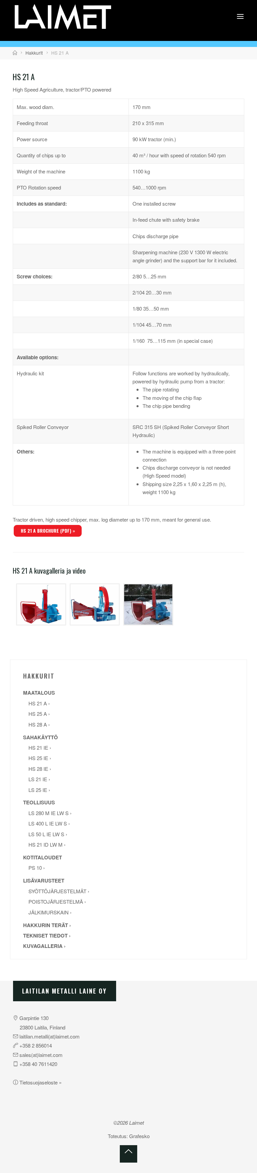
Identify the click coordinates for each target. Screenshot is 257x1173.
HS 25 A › (39, 713)
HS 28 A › (39, 724)
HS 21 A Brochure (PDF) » (48, 530)
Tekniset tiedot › (47, 935)
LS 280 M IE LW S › (50, 812)
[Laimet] (63, 15)
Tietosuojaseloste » (40, 1082)
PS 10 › (36, 867)
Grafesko (139, 1135)
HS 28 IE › (39, 768)
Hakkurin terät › (47, 925)
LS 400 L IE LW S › (49, 823)
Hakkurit (34, 52)
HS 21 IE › (39, 747)
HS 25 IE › (39, 757)
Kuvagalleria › (44, 946)
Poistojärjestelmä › (57, 901)
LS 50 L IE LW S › (47, 834)
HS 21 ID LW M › (47, 844)
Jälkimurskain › (50, 912)
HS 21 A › (39, 703)
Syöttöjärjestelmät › (58, 891)
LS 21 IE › (39, 779)
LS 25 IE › (39, 789)
